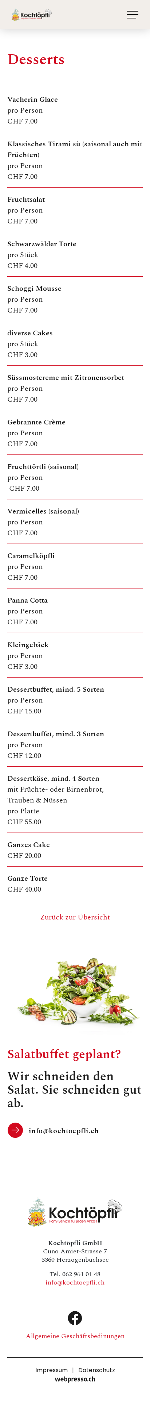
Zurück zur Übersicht (75, 916)
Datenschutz (96, 1370)
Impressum (51, 1370)
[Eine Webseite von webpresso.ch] (75, 1379)
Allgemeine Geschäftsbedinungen (75, 1335)
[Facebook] (75, 1318)
